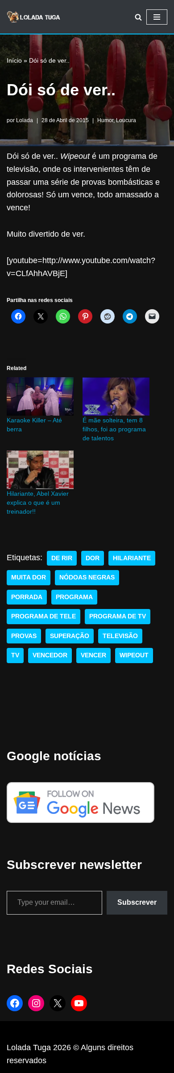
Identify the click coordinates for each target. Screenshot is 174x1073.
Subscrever (137, 902)
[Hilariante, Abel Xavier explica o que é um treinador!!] (40, 470)
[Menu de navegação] (156, 17)
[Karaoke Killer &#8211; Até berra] (40, 396)
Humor (105, 120)
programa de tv (117, 616)
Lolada (24, 120)
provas (24, 636)
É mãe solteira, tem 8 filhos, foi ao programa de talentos (114, 429)
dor (92, 558)
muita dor (28, 577)
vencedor (50, 655)
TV (15, 655)
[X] (58, 1003)
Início (14, 60)
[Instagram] (36, 1003)
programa (74, 597)
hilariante (132, 558)
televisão (120, 636)
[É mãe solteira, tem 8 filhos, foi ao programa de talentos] (116, 396)
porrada (26, 597)
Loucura (126, 120)
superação (69, 636)
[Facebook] (15, 1003)
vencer (93, 655)
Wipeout (134, 655)
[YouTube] (79, 1003)
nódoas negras (87, 577)
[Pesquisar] (138, 17)
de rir (61, 558)
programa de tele (43, 616)
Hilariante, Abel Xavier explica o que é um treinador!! (38, 502)
